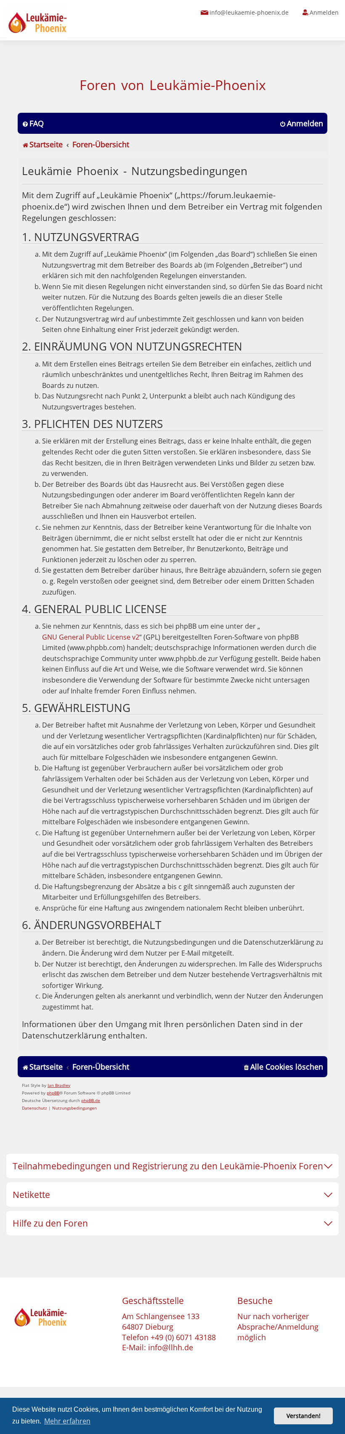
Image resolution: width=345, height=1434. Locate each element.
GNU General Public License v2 (90, 637)
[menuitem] (33, 123)
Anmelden (324, 12)
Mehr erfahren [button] (67, 1421)
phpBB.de (90, 1100)
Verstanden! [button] (304, 1416)
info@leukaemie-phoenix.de (249, 12)
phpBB (53, 1093)
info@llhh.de (170, 1347)
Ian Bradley (59, 1085)
